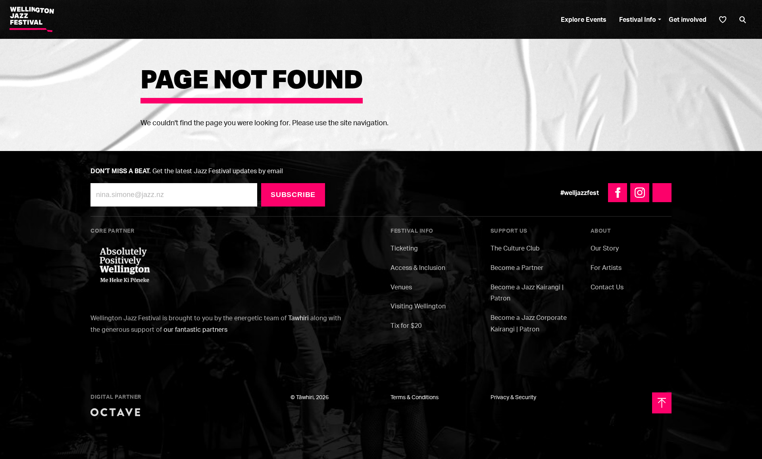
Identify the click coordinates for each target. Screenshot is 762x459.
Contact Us (607, 287)
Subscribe (293, 195)
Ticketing (404, 248)
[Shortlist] (723, 20)
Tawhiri (298, 318)
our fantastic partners (195, 329)
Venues (401, 287)
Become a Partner (517, 268)
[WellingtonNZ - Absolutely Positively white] (124, 264)
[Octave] (115, 411)
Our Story (605, 248)
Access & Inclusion (418, 268)
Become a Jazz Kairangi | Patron (527, 292)
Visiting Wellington (418, 306)
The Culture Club (515, 248)
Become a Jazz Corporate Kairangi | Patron (529, 323)
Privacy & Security (513, 397)
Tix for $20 (406, 325)
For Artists (606, 268)
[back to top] (662, 402)
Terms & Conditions (415, 397)
